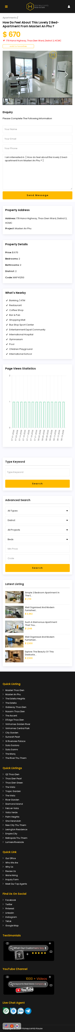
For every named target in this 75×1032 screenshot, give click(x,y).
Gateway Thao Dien (15, 707)
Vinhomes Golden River (17, 724)
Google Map (11, 925)
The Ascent (11, 715)
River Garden (12, 799)
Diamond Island (14, 803)
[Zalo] (21, 1010)
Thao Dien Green (14, 782)
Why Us (9, 866)
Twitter (8, 904)
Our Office (10, 858)
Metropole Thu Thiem (16, 837)
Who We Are (11, 862)
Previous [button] (8, 74)
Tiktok (8, 921)
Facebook (10, 900)
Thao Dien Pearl (13, 778)
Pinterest (9, 908)
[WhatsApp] (6, 1010)
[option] (37, 74)
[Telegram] (28, 1010)
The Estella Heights (15, 698)
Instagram (11, 917)
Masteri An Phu (23, 228)
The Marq (10, 753)
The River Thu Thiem (16, 758)
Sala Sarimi (11, 749)
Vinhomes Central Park (17, 728)
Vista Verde (11, 812)
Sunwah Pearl (12, 736)
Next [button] (66, 74)
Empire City (11, 833)
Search (37, 483)
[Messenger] (13, 1010)
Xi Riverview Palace (15, 741)
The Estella (11, 702)
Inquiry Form (12, 879)
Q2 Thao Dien (12, 774)
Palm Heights (12, 816)
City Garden (11, 732)
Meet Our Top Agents (16, 883)
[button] (6, 1026)
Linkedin (9, 912)
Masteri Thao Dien (14, 690)
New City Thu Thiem (15, 825)
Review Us (10, 871)
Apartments (10, 17)
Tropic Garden (13, 791)
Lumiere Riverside (14, 842)
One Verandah (13, 820)
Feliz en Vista (12, 808)
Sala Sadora (12, 745)
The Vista (10, 787)
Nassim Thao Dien (15, 711)
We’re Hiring (11, 875)
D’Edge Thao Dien (14, 719)
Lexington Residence (16, 829)
